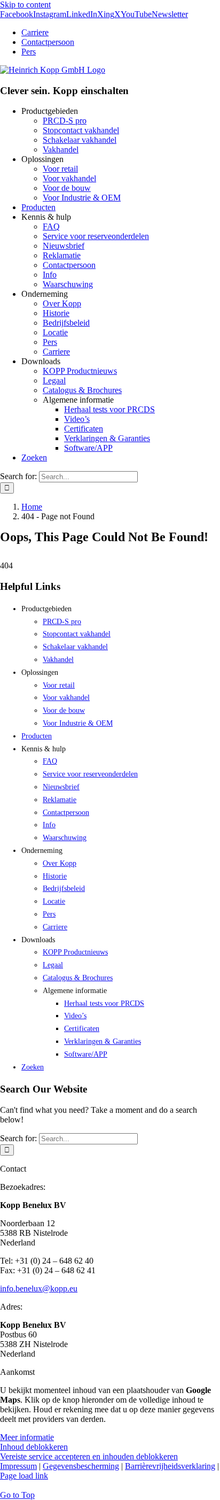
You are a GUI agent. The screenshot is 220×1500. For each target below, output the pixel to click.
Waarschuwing (68, 284)
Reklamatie (62, 255)
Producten (38, 207)
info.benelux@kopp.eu (38, 1288)
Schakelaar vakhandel (79, 139)
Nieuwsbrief (63, 245)
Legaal (54, 380)
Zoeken (34, 457)
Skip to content (25, 4)
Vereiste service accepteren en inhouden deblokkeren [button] (89, 1456)
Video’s (77, 419)
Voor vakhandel (69, 178)
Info (50, 274)
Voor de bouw (67, 188)
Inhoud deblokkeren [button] (34, 1446)
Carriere (56, 351)
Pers (50, 342)
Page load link (24, 1475)
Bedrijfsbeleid (66, 322)
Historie (56, 313)
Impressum (18, 1466)
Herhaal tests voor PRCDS (109, 409)
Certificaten (83, 428)
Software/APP (88, 447)
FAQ (51, 226)
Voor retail (60, 168)
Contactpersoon (69, 265)
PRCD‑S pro (65, 120)
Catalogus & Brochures (82, 390)
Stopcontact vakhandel (81, 130)
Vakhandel (60, 149)
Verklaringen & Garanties (107, 438)
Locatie (55, 332)
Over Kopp (62, 303)
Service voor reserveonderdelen (96, 236)
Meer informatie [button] (27, 1437)
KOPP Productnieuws (80, 370)
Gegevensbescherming (81, 1466)
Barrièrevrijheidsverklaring (170, 1466)
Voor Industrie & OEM (82, 197)
